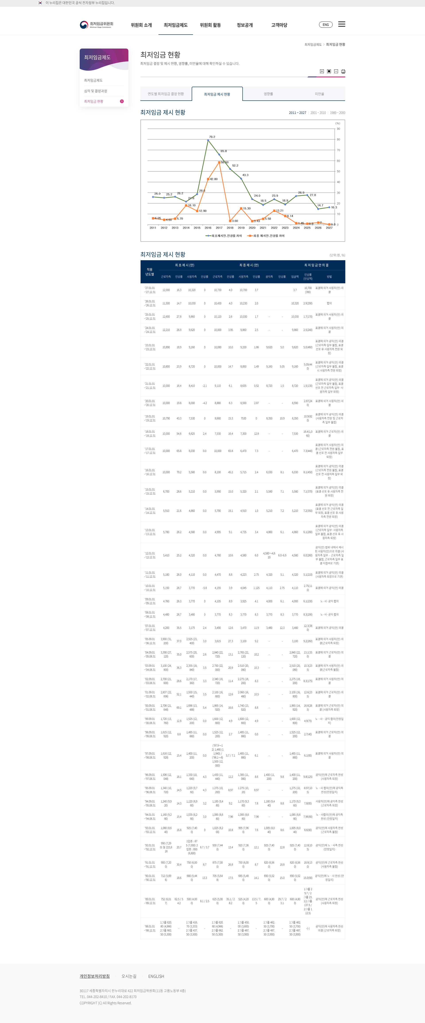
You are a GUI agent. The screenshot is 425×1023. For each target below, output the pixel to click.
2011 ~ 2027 (297, 112)
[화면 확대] (322, 71)
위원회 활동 (210, 25)
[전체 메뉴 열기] (341, 24)
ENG (326, 24)
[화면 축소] (336, 71)
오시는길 (129, 976)
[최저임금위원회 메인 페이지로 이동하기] (96, 25)
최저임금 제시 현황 (217, 94)
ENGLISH (156, 976)
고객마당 (279, 25)
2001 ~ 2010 (318, 112)
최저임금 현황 (93, 101)
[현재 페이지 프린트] (343, 71)
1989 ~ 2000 (337, 112)
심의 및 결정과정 (95, 90)
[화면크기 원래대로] (329, 71)
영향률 (268, 93)
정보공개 (245, 25)
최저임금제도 (176, 25)
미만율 (319, 93)
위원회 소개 (141, 25)
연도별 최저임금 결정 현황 (166, 93)
